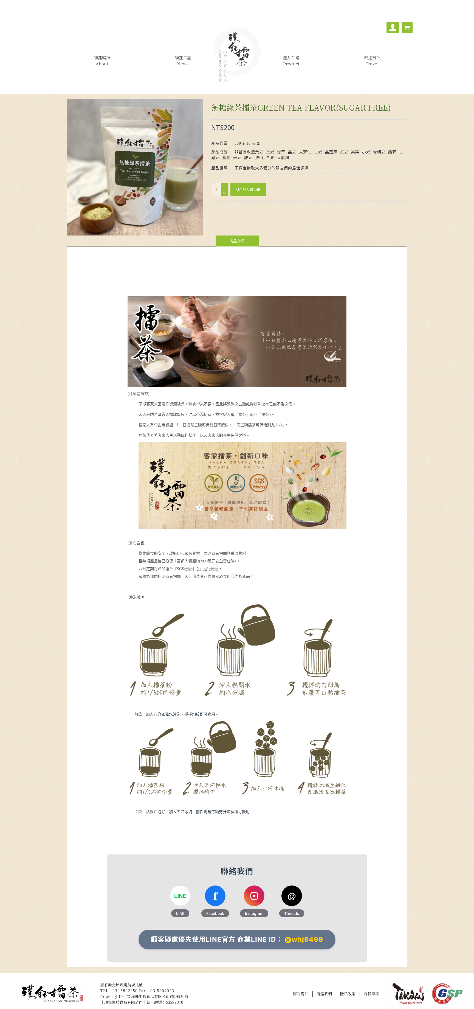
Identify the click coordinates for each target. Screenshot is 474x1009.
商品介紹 (237, 240)
